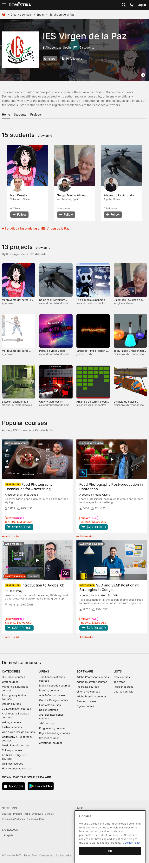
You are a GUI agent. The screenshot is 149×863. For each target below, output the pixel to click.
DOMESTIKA (19, 5)
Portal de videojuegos (52, 350)
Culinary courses (12, 750)
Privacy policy (46, 855)
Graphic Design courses (53, 700)
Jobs (27, 813)
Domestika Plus (35, 819)
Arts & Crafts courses (52, 695)
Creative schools (20, 14)
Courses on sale (123, 691)
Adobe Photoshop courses (92, 677)
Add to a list (12, 536)
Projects (36, 114)
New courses (122, 677)
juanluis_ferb (84, 354)
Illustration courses (13, 677)
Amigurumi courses (50, 742)
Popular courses (123, 686)
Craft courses (10, 681)
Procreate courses (87, 686)
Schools (49, 813)
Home (6, 114)
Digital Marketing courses (54, 733)
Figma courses (85, 706)
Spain (40, 14)
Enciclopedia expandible (91, 299)
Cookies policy (63, 855)
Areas (44, 671)
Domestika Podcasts (13, 819)
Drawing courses (49, 690)
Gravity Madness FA (51, 401)
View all (43, 135)
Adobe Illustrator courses (91, 681)
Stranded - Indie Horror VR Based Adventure (92, 352)
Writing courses (11, 722)
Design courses (11, 703)
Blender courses (86, 701)
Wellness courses (12, 763)
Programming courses (52, 728)
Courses (6, 813)
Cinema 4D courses (88, 691)
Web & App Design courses (18, 731)
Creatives (37, 813)
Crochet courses (49, 737)
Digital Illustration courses (54, 685)
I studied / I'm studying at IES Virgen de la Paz (36, 228)
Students (20, 114)
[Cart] (131, 5)
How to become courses (17, 768)
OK (110, 851)
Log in (142, 5)
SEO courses (47, 723)
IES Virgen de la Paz (85, 35)
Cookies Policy (131, 842)
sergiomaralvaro (123, 303)
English (8, 835)
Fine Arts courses (50, 704)
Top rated (119, 681)
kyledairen (8, 303)
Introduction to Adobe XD (43, 585)
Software (84, 671)
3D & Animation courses (16, 708)
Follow (51, 58)
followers (17, 208)
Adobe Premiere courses (91, 696)
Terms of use (30, 855)
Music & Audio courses (16, 745)
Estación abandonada (15, 401)
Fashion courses (12, 727)
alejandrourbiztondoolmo (54, 303)
